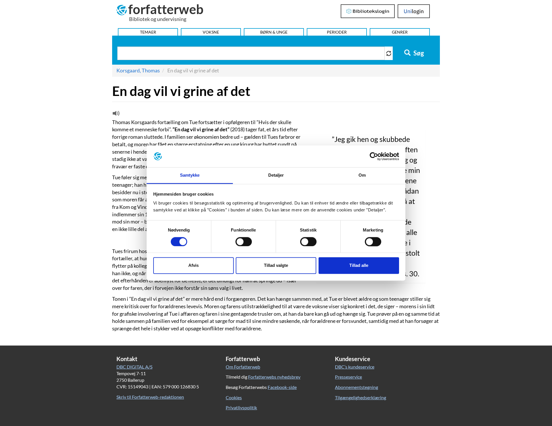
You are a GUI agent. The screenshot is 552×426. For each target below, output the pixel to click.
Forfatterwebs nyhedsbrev (274, 376)
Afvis (193, 265)
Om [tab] (362, 175)
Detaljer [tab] (276, 175)
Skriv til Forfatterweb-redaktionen (150, 397)
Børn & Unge (274, 32)
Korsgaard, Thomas (138, 70)
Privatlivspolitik (241, 407)
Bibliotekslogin (368, 11)
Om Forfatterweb (243, 366)
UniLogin (414, 11)
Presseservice (348, 376)
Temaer (148, 32)
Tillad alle (358, 265)
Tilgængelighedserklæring (360, 397)
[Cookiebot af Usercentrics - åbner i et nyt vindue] (374, 156)
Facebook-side (282, 387)
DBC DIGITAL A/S (134, 366)
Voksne (211, 32)
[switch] (243, 241)
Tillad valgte (276, 265)
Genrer (400, 32)
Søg (418, 53)
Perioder (337, 32)
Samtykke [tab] (190, 175)
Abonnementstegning (356, 387)
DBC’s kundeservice (354, 366)
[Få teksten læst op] (115, 114)
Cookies (234, 397)
